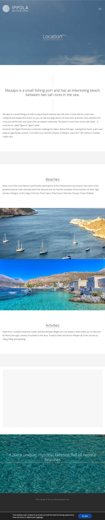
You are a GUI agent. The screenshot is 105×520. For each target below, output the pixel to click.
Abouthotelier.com (61, 499)
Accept (85, 516)
